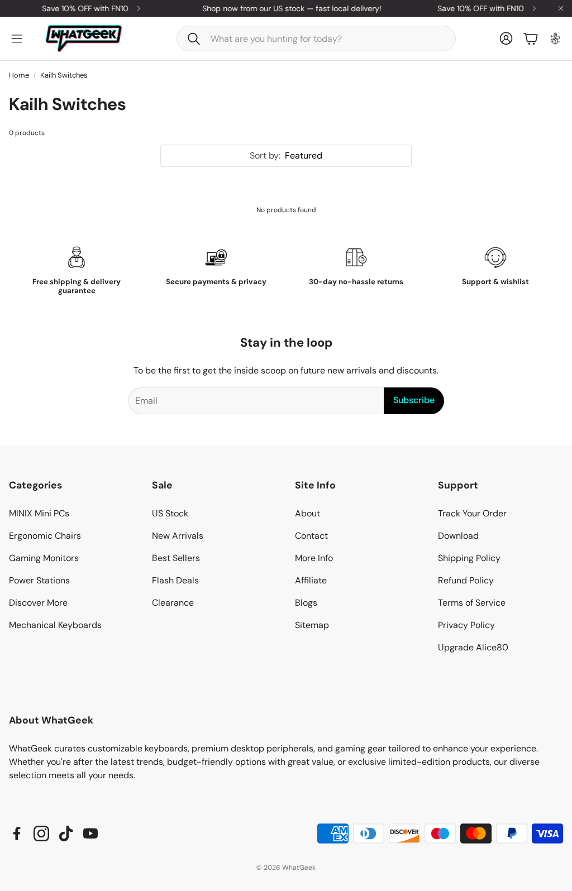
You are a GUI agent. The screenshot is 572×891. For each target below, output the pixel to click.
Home (19, 75)
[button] (316, 38)
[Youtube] (90, 833)
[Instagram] (41, 833)
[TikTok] (66, 833)
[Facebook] (17, 833)
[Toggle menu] (17, 38)
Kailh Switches (64, 75)
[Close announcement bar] (560, 8)
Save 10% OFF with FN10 (78, 8)
